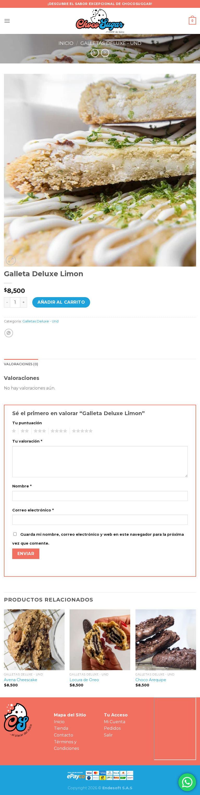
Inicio (66, 43)
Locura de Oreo (84, 680)
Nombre (22, 486)
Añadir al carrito (61, 302)
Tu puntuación (27, 423)
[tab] (21, 364)
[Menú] (7, 20)
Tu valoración (27, 441)
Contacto (63, 735)
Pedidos (112, 728)
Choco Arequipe (150, 680)
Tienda (61, 728)
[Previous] (4, 653)
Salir (108, 735)
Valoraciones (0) (21, 364)
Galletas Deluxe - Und (110, 43)
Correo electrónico (33, 510)
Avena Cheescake (20, 680)
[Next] (196, 653)
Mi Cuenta (114, 721)
